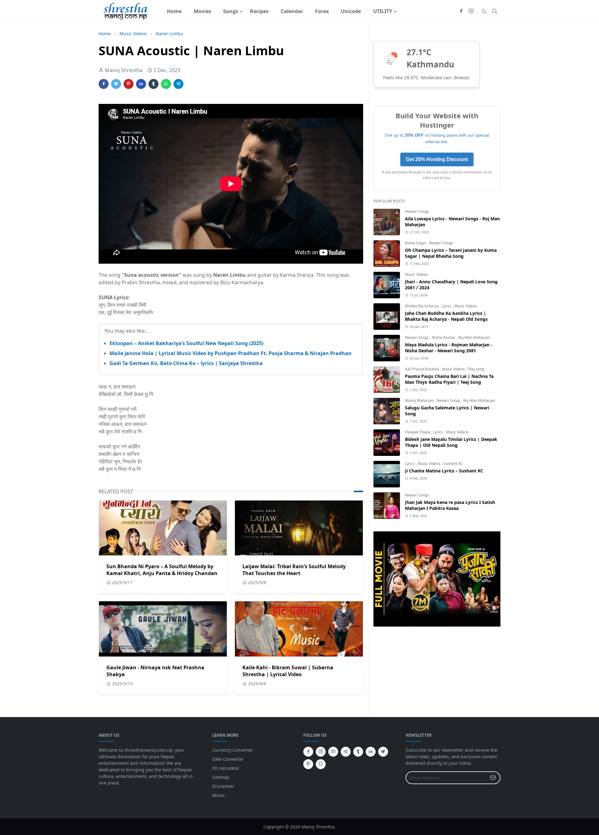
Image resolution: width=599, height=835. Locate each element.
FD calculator (225, 768)
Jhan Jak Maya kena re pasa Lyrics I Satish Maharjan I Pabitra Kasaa (450, 505)
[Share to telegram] (178, 84)
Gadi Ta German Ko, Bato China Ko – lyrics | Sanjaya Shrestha (186, 363)
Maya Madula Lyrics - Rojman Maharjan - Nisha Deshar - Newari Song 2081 (448, 348)
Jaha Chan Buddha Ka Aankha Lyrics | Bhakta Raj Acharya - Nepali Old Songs (446, 316)
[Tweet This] (116, 84)
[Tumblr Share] (153, 84)
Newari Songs (417, 211)
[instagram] (471, 11)
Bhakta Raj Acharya (422, 306)
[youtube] (333, 752)
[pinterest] (308, 764)
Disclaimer (223, 786)
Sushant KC (453, 463)
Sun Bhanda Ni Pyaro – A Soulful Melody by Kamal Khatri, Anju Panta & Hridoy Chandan (161, 570)
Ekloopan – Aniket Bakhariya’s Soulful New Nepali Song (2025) (186, 343)
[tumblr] (358, 752)
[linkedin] (371, 752)
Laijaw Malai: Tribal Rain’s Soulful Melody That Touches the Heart (294, 570)
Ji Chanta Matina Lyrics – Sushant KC (444, 471)
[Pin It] (129, 84)
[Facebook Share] (104, 84)
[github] (321, 764)
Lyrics (446, 306)
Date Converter (228, 759)
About (218, 795)
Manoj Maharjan (420, 400)
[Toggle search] (494, 11)
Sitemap (220, 777)
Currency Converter (232, 750)
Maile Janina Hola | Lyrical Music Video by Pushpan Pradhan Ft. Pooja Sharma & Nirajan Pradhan (231, 353)
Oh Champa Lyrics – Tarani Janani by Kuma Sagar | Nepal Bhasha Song (451, 253)
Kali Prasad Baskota (422, 369)
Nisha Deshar (444, 337)
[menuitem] (174, 11)
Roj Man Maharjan (474, 337)
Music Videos (416, 274)
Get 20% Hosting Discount (437, 159)
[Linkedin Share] (141, 84)
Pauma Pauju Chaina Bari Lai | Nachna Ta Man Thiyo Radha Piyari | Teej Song (449, 379)
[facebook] (461, 11)
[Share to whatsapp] (166, 84)
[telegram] (346, 752)
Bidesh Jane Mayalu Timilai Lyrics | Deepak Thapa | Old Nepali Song (451, 442)
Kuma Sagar (416, 243)
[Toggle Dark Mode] (484, 11)
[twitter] (383, 752)
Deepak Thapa (418, 432)
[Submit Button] (493, 778)
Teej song (476, 369)
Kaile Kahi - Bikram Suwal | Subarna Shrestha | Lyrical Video (287, 671)
